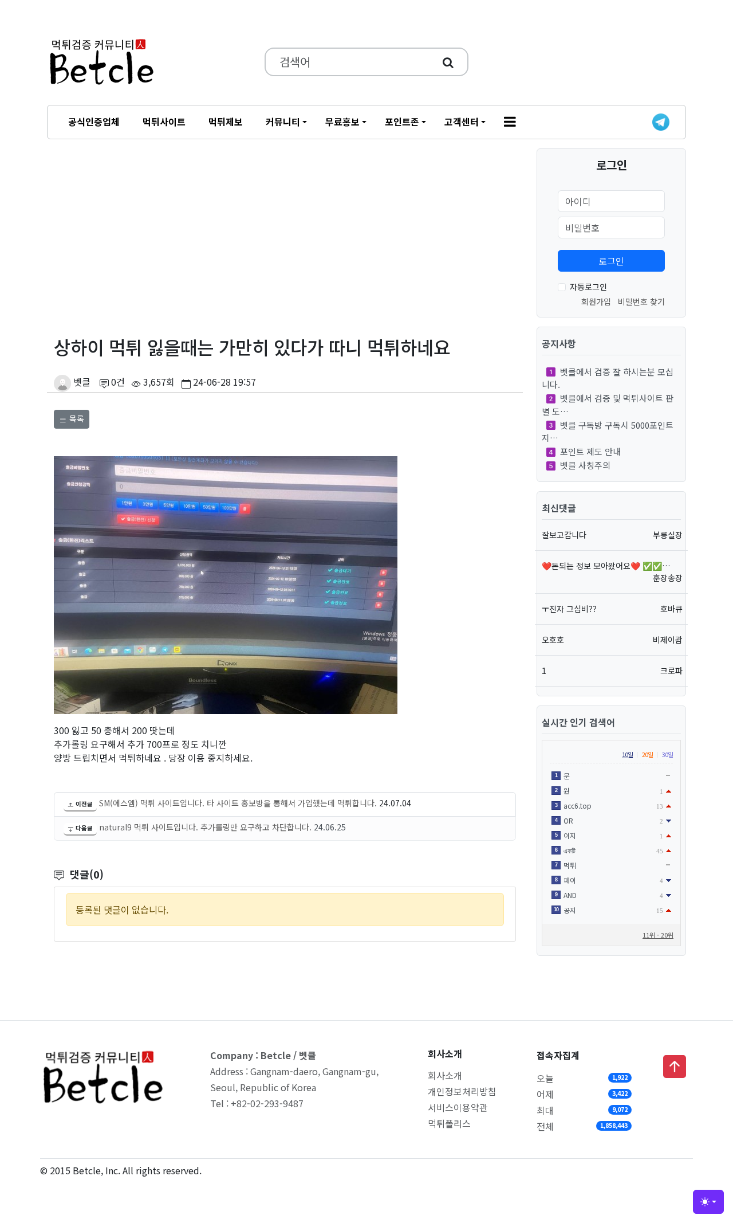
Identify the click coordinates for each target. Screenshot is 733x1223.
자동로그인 (588, 286)
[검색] (448, 62)
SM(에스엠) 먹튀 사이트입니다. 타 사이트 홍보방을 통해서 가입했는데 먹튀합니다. (238, 803)
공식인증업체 (94, 121)
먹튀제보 (225, 121)
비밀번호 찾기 (641, 301)
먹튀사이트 (164, 121)
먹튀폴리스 (449, 1123)
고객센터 (461, 121)
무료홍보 (342, 121)
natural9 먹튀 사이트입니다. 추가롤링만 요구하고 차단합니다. (205, 827)
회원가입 (596, 301)
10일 (627, 754)
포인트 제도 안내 (590, 451)
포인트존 (402, 121)
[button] (510, 122)
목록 (75, 418)
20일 (647, 754)
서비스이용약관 (458, 1107)
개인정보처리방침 (462, 1091)
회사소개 (445, 1075)
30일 (667, 754)
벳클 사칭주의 (585, 465)
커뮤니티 (283, 121)
